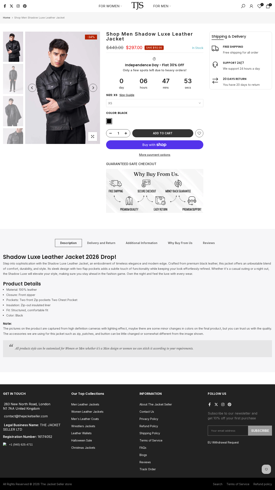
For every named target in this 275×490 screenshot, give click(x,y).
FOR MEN (161, 6)
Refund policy (262, 484)
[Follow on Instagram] (18, 6)
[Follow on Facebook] (5, 6)
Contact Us (147, 411)
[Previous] (32, 88)
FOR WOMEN (109, 6)
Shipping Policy (150, 433)
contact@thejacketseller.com (26, 416)
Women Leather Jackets (87, 411)
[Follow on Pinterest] (25, 6)
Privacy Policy (149, 419)
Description (68, 243)
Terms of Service (151, 440)
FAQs (143, 447)
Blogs (143, 455)
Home (6, 17)
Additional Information (141, 243)
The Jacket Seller (52, 484)
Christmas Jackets (83, 447)
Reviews (209, 243)
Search (217, 484)
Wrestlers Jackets (83, 426)
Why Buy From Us (180, 243)
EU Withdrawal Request (223, 442)
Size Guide (126, 95)
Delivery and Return (101, 243)
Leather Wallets (81, 433)
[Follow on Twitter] (11, 6)
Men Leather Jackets (85, 404)
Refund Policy (149, 426)
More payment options (154, 155)
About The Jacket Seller (156, 404)
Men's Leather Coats (85, 419)
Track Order (148, 469)
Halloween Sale (81, 440)
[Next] (93, 88)
